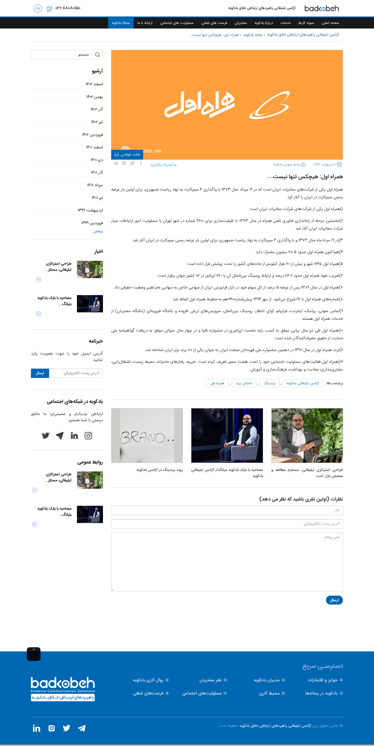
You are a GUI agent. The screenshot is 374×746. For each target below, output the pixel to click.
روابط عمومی (90, 462)
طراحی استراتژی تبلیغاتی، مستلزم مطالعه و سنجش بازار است (307, 473)
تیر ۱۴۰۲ (97, 122)
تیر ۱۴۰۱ (97, 197)
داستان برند (244, 383)
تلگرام (60, 435)
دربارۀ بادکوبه (264, 23)
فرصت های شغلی (214, 23)
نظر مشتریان (210, 680)
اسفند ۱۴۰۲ (94, 84)
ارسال (334, 600)
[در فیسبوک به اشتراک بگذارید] (141, 163)
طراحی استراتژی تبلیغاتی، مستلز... (58, 267)
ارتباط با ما (145, 23)
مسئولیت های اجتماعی (177, 23)
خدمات (286, 23)
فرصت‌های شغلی (148, 693)
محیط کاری (269, 693)
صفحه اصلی (330, 23)
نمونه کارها (306, 23)
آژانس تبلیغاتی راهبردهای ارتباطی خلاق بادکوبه (275, 726)
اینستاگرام (88, 435)
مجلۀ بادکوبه (121, 23)
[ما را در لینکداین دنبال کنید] (36, 728)
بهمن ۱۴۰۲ (95, 97)
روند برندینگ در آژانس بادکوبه (160, 470)
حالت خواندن (130, 155)
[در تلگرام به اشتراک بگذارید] (115, 163)
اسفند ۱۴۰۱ (94, 147)
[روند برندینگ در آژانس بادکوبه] (147, 435)
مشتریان (241, 23)
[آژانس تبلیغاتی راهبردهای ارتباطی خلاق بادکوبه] (63, 700)
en (38, 8)
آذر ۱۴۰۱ (97, 172)
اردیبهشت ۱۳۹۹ (90, 210)
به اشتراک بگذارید (164, 165)
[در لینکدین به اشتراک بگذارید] (124, 163)
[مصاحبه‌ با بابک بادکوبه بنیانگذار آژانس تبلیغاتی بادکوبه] (227, 435)
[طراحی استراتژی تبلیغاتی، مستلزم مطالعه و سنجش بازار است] (307, 435)
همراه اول (217, 383)
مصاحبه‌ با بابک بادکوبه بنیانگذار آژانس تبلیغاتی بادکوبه (227, 473)
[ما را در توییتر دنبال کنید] (66, 728)
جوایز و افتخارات (323, 680)
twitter (45, 435)
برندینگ (269, 383)
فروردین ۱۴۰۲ (92, 134)
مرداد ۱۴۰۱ (95, 185)
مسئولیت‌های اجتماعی (201, 693)
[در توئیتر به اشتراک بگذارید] (132, 163)
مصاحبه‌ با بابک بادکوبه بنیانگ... (54, 301)
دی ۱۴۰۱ (97, 160)
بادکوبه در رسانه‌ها (321, 693)
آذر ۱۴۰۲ (97, 109)
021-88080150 (67, 8)
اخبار (98, 251)
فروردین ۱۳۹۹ (92, 223)
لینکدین (74, 435)
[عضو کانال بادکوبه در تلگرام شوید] (81, 728)
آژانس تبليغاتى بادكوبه (303, 383)
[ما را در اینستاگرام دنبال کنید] (51, 728)
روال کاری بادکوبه (148, 680)
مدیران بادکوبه (267, 680)
